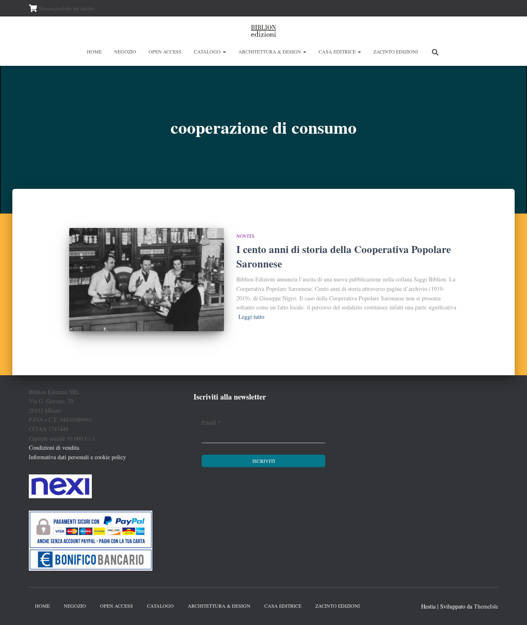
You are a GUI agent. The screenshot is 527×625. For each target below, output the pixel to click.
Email (211, 422)
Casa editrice (338, 51)
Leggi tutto (251, 317)
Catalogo (208, 51)
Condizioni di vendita (54, 447)
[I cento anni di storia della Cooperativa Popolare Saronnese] (146, 279)
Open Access (165, 51)
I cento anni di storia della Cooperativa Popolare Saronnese (343, 256)
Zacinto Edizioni (395, 51)
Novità (245, 235)
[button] (224, 51)
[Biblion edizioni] (263, 31)
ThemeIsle (486, 606)
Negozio (125, 51)
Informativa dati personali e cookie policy (77, 457)
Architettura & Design (270, 51)
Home (94, 51)
